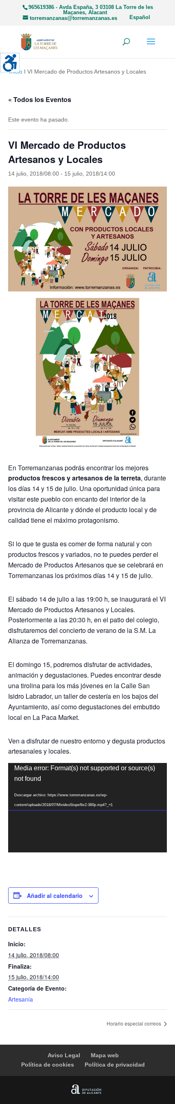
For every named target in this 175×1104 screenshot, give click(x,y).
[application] (87, 807)
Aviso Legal (64, 1055)
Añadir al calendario (55, 895)
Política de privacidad (115, 1064)
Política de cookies (47, 1064)
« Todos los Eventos (39, 99)
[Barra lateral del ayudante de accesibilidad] (10, 62)
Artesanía (20, 999)
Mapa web (105, 1055)
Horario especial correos (134, 1023)
